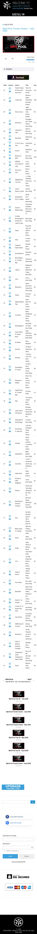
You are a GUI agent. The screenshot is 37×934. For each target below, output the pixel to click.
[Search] (32, 802)
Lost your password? (18, 862)
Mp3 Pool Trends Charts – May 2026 (18, 724)
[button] (16, 14)
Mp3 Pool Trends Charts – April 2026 (18, 763)
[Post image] (18, 694)
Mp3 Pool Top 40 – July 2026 (18, 699)
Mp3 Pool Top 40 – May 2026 (18, 737)
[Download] (10, 91)
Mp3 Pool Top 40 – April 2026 (18, 750)
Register (26, 856)
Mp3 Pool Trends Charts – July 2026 (18, 712)
